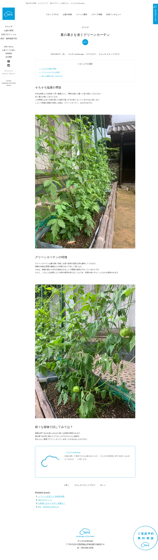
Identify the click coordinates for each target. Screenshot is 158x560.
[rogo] (8, 14)
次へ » (102, 485)
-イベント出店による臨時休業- (51, 496)
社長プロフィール (8, 34)
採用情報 (8, 53)
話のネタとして (45, 500)
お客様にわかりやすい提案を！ (52, 503)
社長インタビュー (113, 14)
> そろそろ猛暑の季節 (47, 69)
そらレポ (102, 54)
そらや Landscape (76, 54)
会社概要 (8, 57)
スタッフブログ (52, 14)
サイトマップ (9, 71)
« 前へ (66, 485)
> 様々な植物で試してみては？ (51, 76)
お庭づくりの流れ (8, 50)
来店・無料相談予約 (8, 38)
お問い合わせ (8, 47)
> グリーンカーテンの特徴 (49, 72)
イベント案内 (81, 14)
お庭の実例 (67, 14)
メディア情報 (96, 14)
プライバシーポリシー (8, 73)
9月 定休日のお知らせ (48, 507)
